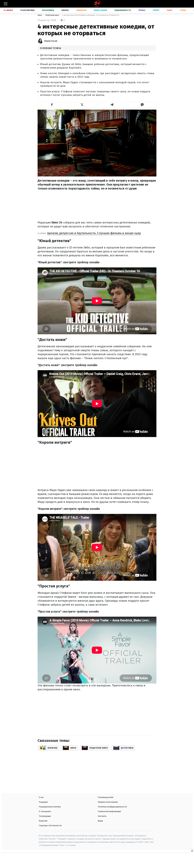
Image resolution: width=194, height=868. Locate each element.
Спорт (156, 10)
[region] (97, 860)
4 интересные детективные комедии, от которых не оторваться (90, 15)
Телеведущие (45, 816)
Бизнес (65, 10)
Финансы (81, 10)
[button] (52, 104)
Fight (169, 10)
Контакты (102, 816)
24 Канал (8, 10)
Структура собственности (50, 825)
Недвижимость (122, 10)
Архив (100, 821)
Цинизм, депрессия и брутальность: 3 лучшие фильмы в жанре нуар (94, 233)
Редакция (43, 802)
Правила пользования (108, 802)
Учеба (183, 10)
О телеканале (45, 811)
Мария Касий (50, 41)
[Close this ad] (192, 851)
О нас (41, 797)
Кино (40, 15)
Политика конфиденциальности (112, 807)
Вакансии (43, 821)
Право (142, 10)
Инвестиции (100, 10)
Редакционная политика (50, 807)
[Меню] (5, 3)
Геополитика (27, 10)
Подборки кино (52, 15)
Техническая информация (109, 811)
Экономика (48, 10)
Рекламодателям (105, 797)
